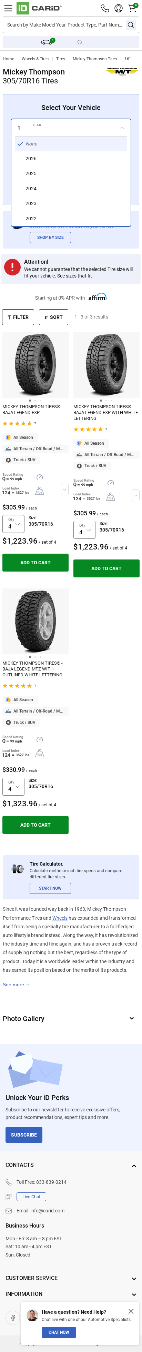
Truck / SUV (24, 459)
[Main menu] (8, 8)
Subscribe (24, 1135)
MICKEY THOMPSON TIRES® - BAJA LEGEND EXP (32, 409)
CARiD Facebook (13, 1318)
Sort (56, 317)
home (8, 59)
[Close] (131, 1311)
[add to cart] (35, 563)
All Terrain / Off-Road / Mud (39, 448)
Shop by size (50, 237)
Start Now (50, 888)
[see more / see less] (16, 984)
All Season (23, 437)
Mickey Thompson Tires (95, 59)
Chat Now (59, 1332)
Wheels (60, 918)
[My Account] (118, 8)
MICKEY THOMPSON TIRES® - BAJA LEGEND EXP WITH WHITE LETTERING (105, 412)
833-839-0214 (51, 1182)
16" (127, 59)
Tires (60, 59)
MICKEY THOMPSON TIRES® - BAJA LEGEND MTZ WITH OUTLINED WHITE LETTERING (32, 668)
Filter (21, 317)
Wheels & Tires (35, 59)
